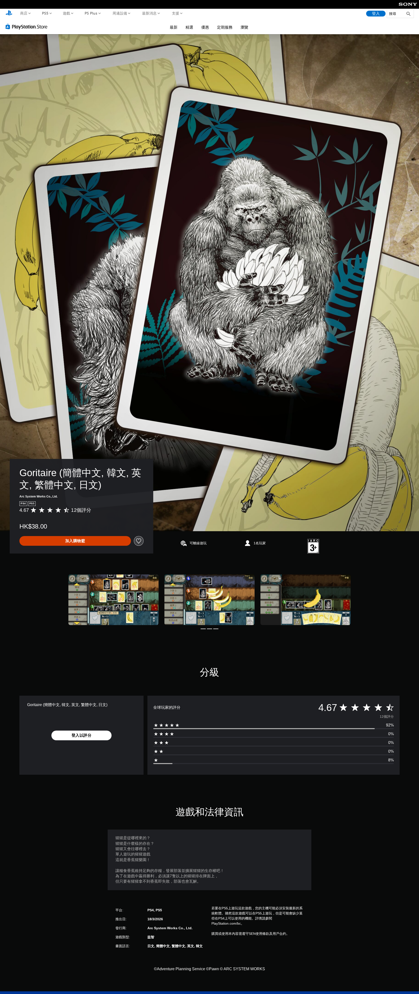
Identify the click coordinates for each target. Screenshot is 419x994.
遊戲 (66, 13)
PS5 (45, 13)
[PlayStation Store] (28, 26)
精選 (189, 27)
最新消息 (149, 13)
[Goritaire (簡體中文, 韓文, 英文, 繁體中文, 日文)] (113, 599)
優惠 (205, 27)
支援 (175, 13)
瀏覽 (244, 27)
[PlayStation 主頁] (9, 13)
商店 (23, 13)
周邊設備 (119, 13)
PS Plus (90, 13)
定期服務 (225, 27)
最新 (173, 27)
